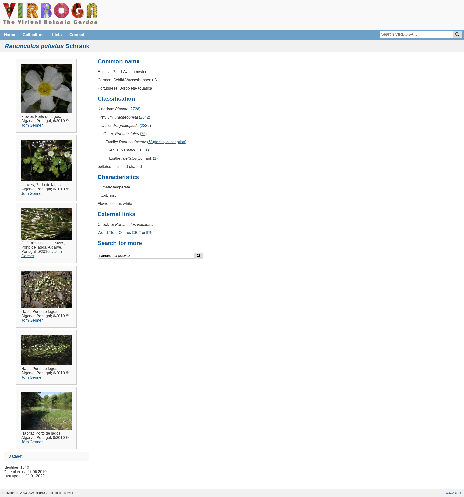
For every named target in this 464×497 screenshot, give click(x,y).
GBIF (136, 233)
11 (146, 150)
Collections (33, 34)
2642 (144, 117)
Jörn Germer (32, 125)
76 (143, 134)
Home (9, 34)
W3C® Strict (454, 493)
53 (150, 142)
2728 (134, 109)
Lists (57, 34)
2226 (145, 125)
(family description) (170, 142)
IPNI (150, 233)
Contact (76, 34)
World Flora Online (114, 233)
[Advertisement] (389, 14)
